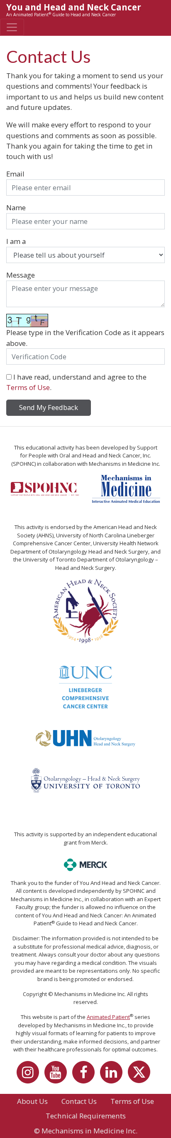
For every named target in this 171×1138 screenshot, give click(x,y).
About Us (32, 1101)
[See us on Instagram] (30, 1075)
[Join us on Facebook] (85, 1075)
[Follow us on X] (141, 1075)
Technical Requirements (86, 1116)
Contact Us (79, 1101)
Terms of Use (28, 387)
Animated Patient (108, 1017)
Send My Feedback (48, 407)
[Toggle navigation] (12, 27)
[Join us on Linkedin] (113, 1075)
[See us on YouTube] (57, 1075)
